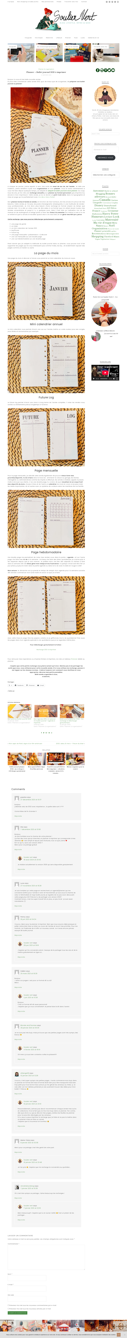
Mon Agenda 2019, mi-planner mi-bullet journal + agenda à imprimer (45, 721)
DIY (109, 208)
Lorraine (101, 220)
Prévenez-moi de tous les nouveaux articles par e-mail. (30, 1309)
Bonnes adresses (105, 195)
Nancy (99, 225)
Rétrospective (113, 234)
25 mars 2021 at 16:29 (29, 973)
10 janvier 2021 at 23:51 (32, 1104)
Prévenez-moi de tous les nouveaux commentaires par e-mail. (33, 1305)
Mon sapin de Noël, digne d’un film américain (25, 743)
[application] (105, 373)
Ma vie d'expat (102, 222)
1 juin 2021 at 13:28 (31, 997)
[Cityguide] (21, 52)
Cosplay (114, 203)
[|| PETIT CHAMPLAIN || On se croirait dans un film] (92, 1327)
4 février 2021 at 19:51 (32, 1050)
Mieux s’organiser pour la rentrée (75, 768)
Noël (112, 225)
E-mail (11, 1285)
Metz (114, 223)
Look (116, 216)
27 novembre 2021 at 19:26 (31, 886)
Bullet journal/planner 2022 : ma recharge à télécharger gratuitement (71, 721)
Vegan (97, 239)
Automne (98, 190)
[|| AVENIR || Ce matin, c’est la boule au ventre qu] (63, 1327)
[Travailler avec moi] (106, 52)
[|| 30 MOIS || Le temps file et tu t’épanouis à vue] (21, 1327)
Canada (104, 200)
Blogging (100, 194)
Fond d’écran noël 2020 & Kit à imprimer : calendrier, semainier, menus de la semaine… (56, 770)
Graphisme (104, 211)
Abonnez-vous (105, 158)
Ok (119, 1334)
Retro (103, 234)
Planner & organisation (46, 69)
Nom (10, 1274)
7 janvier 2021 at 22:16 (32, 1208)
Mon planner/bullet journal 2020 (19, 719)
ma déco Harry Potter (46, 197)
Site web (11, 1295)
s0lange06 (25, 1073)
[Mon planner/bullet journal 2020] (20, 711)
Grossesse (113, 211)
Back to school (111, 191)
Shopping (97, 236)
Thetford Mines (111, 237)
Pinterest (74, 659)
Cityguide (97, 203)
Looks (94, 220)
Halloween (97, 214)
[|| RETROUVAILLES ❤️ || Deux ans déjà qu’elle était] (7, 1327)
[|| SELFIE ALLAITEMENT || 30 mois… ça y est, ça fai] (49, 1327)
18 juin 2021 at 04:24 (28, 919)
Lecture (108, 217)
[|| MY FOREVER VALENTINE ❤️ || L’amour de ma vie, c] (78, 1327)
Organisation (99, 228)
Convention (107, 203)
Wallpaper (113, 239)
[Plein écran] (117, 379)
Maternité (111, 219)
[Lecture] (94, 379)
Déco (113, 208)
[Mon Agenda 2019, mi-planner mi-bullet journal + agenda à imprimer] (46, 711)
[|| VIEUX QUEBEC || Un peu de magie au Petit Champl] (106, 1327)
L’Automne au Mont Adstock (105, 331)
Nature (105, 226)
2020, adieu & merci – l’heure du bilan (70, 743)
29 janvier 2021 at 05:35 (30, 1028)
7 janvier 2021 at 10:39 (29, 1188)
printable (106, 231)
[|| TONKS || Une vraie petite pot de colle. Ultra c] (35, 1327)
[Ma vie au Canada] (77, 52)
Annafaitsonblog (27, 1186)
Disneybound (110, 206)
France (96, 211)
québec (113, 231)
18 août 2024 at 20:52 (32, 860)
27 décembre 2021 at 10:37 (31, 800)
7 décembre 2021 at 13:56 (31, 829)
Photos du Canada (113, 229)
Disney (98, 205)
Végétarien (104, 239)
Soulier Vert (63, 19)
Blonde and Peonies (29, 1025)
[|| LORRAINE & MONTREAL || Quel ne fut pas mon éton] (120, 1327)
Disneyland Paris (100, 208)
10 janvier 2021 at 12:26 (29, 1076)
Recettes (96, 233)
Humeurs (97, 216)
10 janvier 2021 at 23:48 (33, 1162)
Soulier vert (28, 857)
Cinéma (114, 200)
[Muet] (114, 379)
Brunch (108, 197)
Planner (98, 231)
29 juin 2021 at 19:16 (31, 945)
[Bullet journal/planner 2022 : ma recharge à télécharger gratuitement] (72, 711)
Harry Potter (110, 213)
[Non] (125, 1335)
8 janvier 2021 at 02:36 (29, 1143)
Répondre (18, 816)
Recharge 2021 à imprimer (46, 650)
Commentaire (13, 1244)
